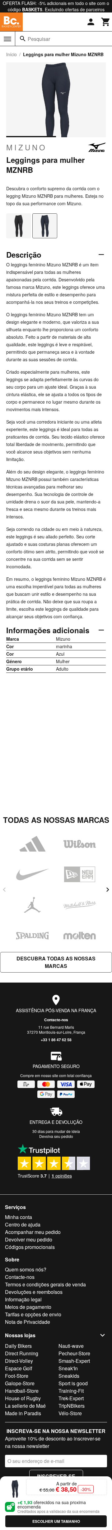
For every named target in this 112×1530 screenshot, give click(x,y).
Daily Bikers (18, 1345)
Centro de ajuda (22, 1224)
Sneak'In (68, 1368)
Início (11, 54)
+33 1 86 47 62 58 (56, 1039)
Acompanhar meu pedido (33, 1232)
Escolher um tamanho (56, 1521)
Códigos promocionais (30, 1247)
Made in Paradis (23, 1413)
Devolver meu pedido (28, 1239)
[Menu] (7, 39)
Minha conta (18, 1217)
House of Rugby (23, 1398)
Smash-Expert (74, 1360)
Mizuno (26, 147)
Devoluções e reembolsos (34, 1291)
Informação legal (23, 1299)
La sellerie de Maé (25, 1405)
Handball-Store (22, 1390)
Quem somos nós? (25, 1269)
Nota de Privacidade (27, 1321)
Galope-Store (20, 1383)
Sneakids (68, 1375)
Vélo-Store (70, 1413)
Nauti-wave (71, 1345)
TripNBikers (71, 1405)
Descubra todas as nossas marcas (56, 962)
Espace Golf (18, 1368)
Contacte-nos (56, 1019)
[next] (107, 889)
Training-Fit (71, 1390)
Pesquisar (39, 38)
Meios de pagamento (28, 1306)
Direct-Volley (19, 1360)
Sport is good (73, 1383)
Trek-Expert (71, 1398)
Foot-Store (16, 1375)
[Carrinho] (106, 22)
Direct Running (21, 1353)
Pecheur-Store (74, 1353)
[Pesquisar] (22, 39)
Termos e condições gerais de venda (45, 1284)
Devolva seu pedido (56, 1136)
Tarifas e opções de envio (33, 1314)
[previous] (4, 889)
